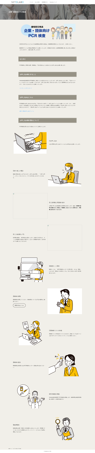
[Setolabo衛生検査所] (17, 2)
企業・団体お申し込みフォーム (26, 111)
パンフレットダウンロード (25, 88)
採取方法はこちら (19, 305)
